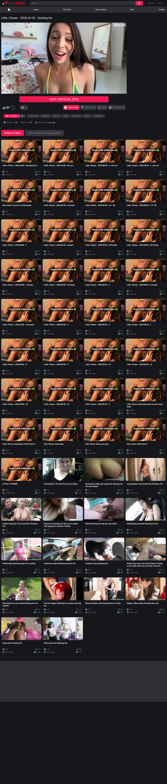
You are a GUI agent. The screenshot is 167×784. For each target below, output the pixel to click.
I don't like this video (7, 107)
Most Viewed (100, 9)
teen (65, 116)
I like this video (4, 107)
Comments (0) (118, 107)
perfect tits (33, 116)
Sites (132, 9)
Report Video (90, 107)
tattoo (87, 116)
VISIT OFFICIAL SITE (64, 99)
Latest (35, 9)
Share (104, 107)
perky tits (76, 116)
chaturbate (98, 116)
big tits (56, 116)
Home (9, 10)
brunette (46, 116)
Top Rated (67, 9)
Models (162, 9)
